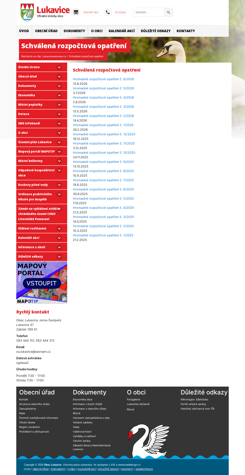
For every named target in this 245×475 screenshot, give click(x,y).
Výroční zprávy (82, 440)
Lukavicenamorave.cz (54, 56)
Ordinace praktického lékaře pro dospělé (35, 196)
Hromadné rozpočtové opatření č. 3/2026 (103, 107)
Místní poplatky (30, 104)
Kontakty (120, 12)
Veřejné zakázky (82, 422)
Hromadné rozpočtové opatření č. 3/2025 (103, 217)
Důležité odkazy (156, 31)
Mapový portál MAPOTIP (36, 151)
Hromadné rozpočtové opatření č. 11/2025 (104, 143)
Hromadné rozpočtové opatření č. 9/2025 (103, 162)
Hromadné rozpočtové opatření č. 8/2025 (103, 171)
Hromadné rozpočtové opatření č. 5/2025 (103, 198)
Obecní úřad (46, 31)
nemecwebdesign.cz (129, 464)
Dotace (23, 114)
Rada (22, 413)
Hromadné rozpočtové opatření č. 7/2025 (103, 180)
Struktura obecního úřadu (34, 404)
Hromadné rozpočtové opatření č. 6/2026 (103, 79)
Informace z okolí (31, 247)
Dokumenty (74, 31)
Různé (76, 413)
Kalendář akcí (122, 31)
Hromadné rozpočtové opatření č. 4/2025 (103, 208)
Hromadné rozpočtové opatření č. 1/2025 (103, 235)
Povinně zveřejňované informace (38, 417)
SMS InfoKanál (29, 123)
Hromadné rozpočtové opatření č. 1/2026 (103, 125)
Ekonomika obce (82, 399)
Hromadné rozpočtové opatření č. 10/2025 (104, 152)
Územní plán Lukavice (35, 142)
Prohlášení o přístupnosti (34, 431)
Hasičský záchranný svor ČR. (198, 408)
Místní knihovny (30, 161)
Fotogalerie (133, 399)
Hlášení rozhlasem (32, 228)
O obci (97, 31)
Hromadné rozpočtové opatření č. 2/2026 (103, 116)
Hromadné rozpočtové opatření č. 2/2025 (103, 226)
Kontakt (23, 399)
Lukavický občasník (138, 404)
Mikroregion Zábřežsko (194, 399)
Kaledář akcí (91, 12)
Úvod (24, 31)
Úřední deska (27, 422)
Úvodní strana (29, 67)
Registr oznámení (29, 426)
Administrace (144, 469)
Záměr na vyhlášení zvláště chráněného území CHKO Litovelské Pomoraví (39, 214)
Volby (76, 426)
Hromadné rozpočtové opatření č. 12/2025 (104, 134)
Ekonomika (26, 95)
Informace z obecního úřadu (89, 408)
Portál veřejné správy (193, 404)
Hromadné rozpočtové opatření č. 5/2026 (103, 88)
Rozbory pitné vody (33, 185)
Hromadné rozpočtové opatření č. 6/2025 (103, 189)
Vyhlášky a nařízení (84, 436)
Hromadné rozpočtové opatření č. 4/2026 (103, 97)
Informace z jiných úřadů (87, 404)
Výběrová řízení (82, 431)
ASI (113, 464)
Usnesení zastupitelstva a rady (91, 417)
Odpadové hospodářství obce (36, 172)
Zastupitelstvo (27, 408)
